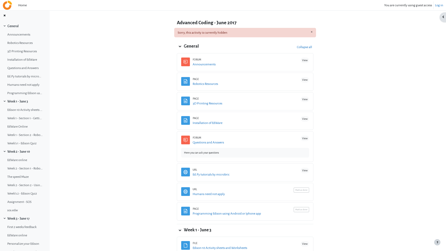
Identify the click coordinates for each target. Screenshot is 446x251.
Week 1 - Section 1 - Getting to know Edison (25, 118)
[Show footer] (437, 242)
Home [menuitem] (22, 5)
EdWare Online (17, 126)
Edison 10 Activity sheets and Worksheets (25, 110)
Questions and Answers (23, 68)
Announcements (18, 34)
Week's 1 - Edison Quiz (22, 143)
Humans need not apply (23, 84)
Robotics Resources (20, 43)
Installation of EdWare (22, 59)
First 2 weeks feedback (22, 227)
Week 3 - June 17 (18, 218)
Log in (439, 5)
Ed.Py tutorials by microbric (25, 76)
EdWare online (17, 160)
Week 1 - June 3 (17, 101)
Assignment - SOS (19, 202)
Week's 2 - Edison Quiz (22, 193)
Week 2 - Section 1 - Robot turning (25, 168)
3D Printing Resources (22, 51)
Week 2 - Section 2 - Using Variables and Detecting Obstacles (25, 185)
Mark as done (301, 190)
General (13, 26)
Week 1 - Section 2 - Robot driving (25, 135)
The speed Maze (18, 176)
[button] (180, 46)
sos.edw (12, 210)
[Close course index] (4, 16)
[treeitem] (24, 59)
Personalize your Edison (23, 243)
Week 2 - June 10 (18, 151)
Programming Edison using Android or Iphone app (25, 93)
